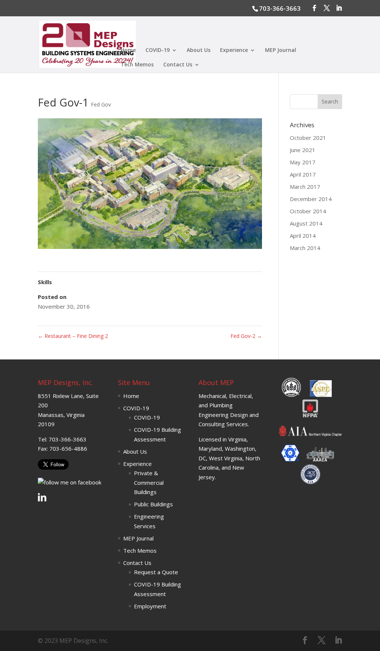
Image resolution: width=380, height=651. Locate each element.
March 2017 (305, 186)
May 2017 (302, 162)
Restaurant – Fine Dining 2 (73, 335)
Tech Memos (137, 65)
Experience (234, 50)
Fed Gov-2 (246, 335)
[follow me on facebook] (69, 482)
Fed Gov (101, 104)
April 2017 (303, 174)
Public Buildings (153, 504)
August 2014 (306, 223)
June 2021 (302, 150)
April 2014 (303, 235)
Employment (150, 606)
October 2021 (308, 137)
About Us (198, 50)
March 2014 (305, 247)
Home (128, 50)
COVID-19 (157, 50)
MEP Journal (280, 50)
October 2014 (308, 211)
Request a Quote (156, 572)
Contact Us (177, 65)
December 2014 (311, 199)
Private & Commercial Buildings (149, 482)
